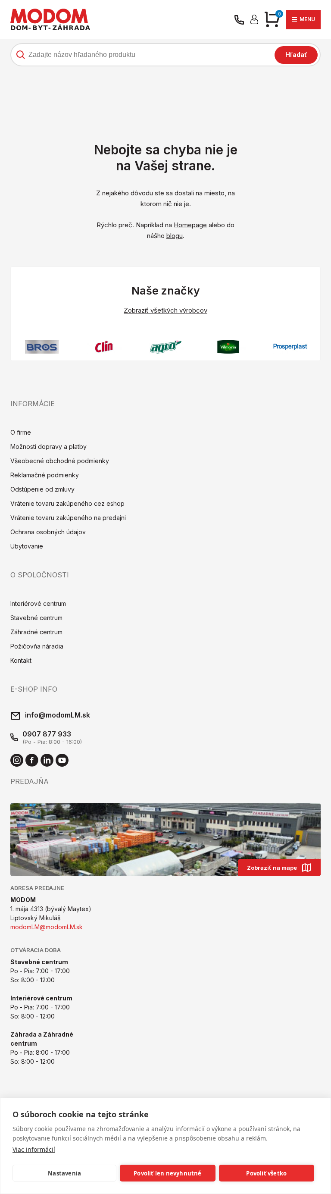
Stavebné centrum (36, 617)
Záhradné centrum (36, 632)
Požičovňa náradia (36, 646)
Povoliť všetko (266, 1173)
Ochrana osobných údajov (48, 532)
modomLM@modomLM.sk (46, 927)
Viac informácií (33, 1149)
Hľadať (296, 54)
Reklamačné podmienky (44, 475)
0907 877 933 (46, 734)
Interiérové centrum (38, 603)
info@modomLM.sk (57, 715)
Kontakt (20, 660)
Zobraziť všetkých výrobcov (165, 310)
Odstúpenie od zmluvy (42, 489)
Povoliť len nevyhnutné (167, 1173)
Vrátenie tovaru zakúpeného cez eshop (67, 503)
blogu (174, 236)
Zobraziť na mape (272, 867)
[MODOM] (50, 19)
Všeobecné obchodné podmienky (59, 460)
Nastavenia (64, 1173)
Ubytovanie (26, 546)
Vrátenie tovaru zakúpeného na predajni (68, 517)
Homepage (190, 225)
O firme (20, 432)
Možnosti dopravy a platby (48, 446)
